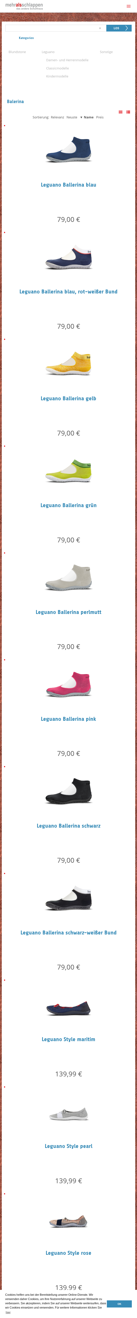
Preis (100, 117)
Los (116, 28)
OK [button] (119, 1304)
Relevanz (57, 117)
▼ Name (87, 117)
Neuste (72, 117)
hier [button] (8, 1312)
